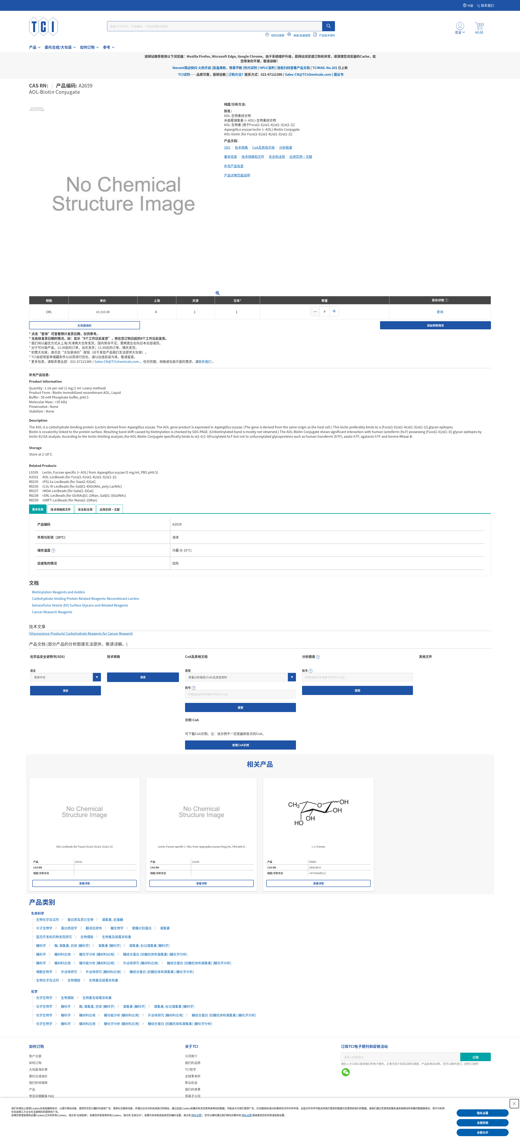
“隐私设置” (196, 1115)
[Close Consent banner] (514, 1103)
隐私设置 (482, 1113)
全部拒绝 (482, 1122)
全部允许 (482, 1132)
